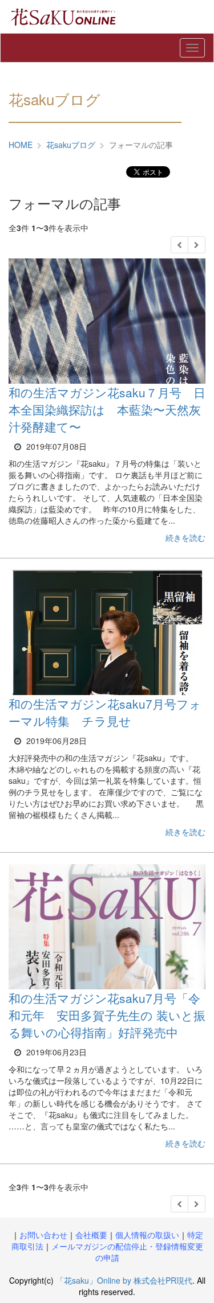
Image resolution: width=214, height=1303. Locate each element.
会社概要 (91, 1234)
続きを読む (185, 537)
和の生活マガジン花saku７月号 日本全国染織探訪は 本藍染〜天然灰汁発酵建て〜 (107, 409)
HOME (21, 144)
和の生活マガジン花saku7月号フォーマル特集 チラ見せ (105, 712)
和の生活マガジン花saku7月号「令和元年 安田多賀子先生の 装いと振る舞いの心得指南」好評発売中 (107, 1015)
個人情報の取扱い (147, 1234)
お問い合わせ (43, 1234)
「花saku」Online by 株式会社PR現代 (124, 1280)
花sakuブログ (70, 144)
